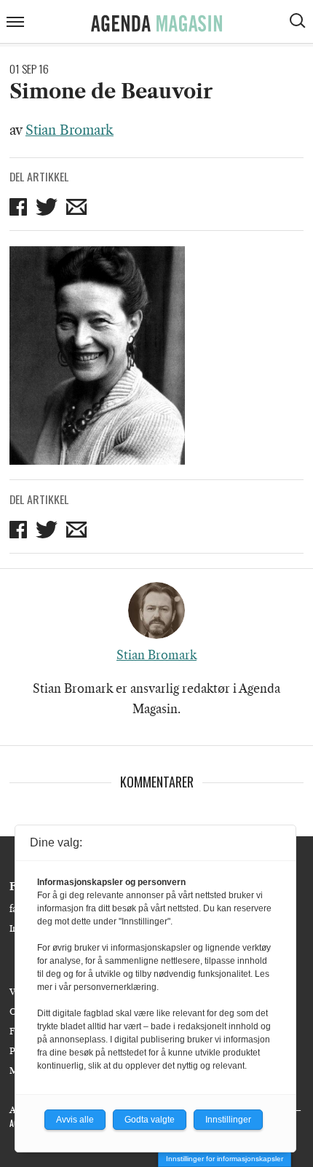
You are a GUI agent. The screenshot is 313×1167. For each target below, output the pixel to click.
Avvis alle (75, 1120)
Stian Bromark (69, 130)
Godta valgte (149, 1120)
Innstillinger (228, 1120)
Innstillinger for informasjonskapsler (224, 1159)
